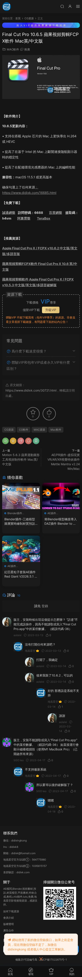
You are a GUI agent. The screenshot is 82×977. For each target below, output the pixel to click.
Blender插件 (14, 513)
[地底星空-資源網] (6, 6)
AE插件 (51, 513)
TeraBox (43, 218)
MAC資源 (39, 429)
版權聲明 (8, 924)
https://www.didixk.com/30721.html (30, 390)
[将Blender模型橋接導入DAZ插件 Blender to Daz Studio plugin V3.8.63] (61, 496)
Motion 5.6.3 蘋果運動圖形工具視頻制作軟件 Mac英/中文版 (21, 459)
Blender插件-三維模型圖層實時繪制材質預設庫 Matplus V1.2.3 (19, 521)
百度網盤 (55, 213)
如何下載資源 (11, 911)
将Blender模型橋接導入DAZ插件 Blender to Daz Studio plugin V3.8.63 (60, 521)
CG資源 (9, 429)
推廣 (27, 49)
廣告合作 (8, 930)
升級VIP (50, 310)
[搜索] (62, 6)
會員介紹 (8, 917)
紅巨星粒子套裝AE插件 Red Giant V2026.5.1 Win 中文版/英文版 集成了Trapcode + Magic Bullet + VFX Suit (20, 574)
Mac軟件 (56, 429)
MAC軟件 (13, 49)
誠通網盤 (8, 213)
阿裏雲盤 (23, 218)
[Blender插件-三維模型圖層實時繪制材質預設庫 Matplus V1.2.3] (21, 496)
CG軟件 (23, 429)
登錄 (45, 606)
